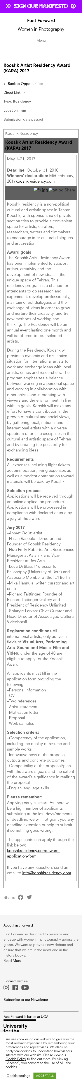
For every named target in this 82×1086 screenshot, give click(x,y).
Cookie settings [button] (18, 1076)
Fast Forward (41, 21)
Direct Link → (14, 92)
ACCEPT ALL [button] (45, 1076)
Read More (12, 960)
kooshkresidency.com (35, 181)
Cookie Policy (15, 1059)
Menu (41, 40)
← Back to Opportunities (23, 84)
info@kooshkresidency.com (46, 873)
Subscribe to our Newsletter (25, 1000)
